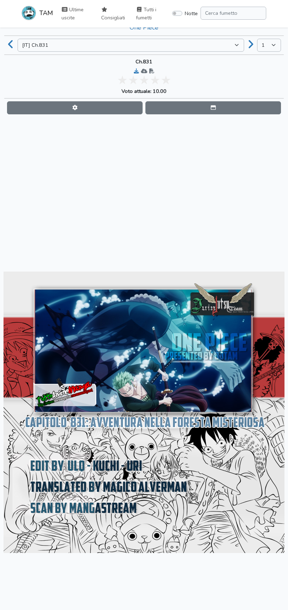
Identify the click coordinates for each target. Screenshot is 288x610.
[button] (75, 107)
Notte (191, 13)
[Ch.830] (11, 45)
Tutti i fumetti (146, 13)
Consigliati (113, 17)
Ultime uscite (72, 13)
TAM (45, 13)
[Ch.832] (250, 45)
